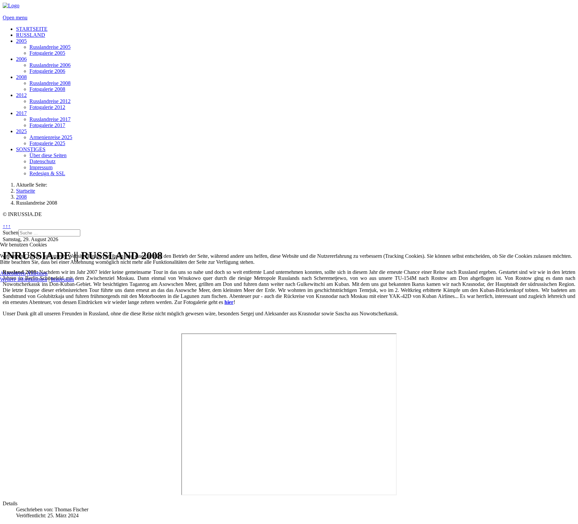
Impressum (62, 279)
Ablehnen (37, 273)
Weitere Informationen (23, 279)
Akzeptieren (13, 273)
